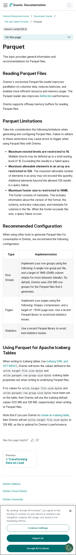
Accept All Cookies (38, 548)
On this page (13, 37)
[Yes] (32, 440)
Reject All (38, 538)
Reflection (46, 96)
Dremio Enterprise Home (16, 16)
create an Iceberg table (55, 415)
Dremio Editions (12, 484)
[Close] (70, 511)
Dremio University (13, 499)
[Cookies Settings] (68, 547)
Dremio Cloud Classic (15, 491)
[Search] (69, 5)
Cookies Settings (38, 527)
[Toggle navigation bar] (5, 5)
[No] (37, 440)
